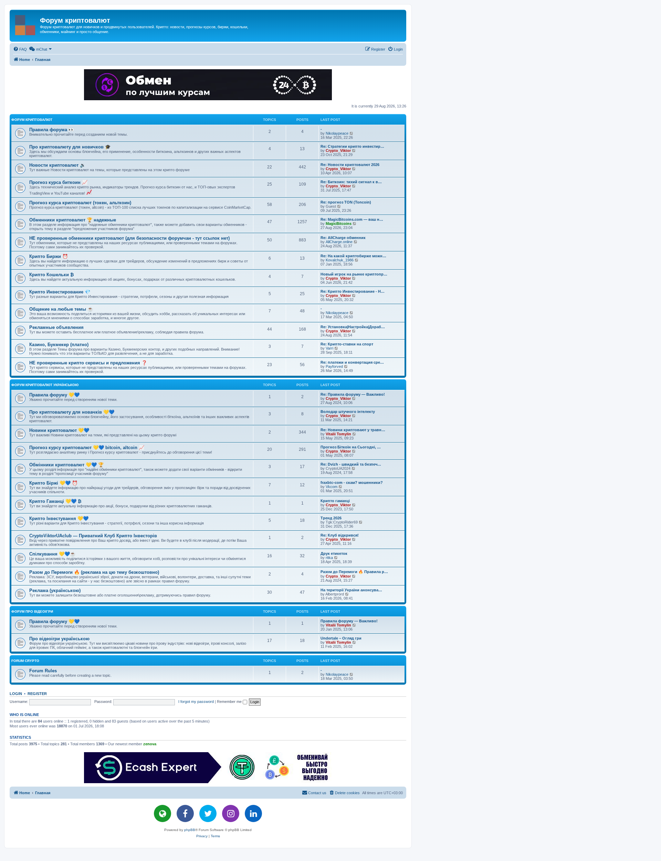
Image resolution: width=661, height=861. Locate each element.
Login (16, 694)
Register (37, 694)
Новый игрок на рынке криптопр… (354, 274)
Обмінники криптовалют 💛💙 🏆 (66, 464)
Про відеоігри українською (59, 638)
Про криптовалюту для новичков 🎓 (70, 146)
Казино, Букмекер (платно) (58, 344)
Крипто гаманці (335, 501)
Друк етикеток (334, 553)
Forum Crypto (25, 661)
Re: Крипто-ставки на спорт (347, 344)
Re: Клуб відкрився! (340, 535)
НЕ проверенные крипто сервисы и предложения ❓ (88, 362)
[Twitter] (208, 813)
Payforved (334, 366)
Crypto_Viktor (338, 150)
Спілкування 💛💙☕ (52, 554)
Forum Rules (43, 670)
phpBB (189, 830)
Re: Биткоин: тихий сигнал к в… (351, 182)
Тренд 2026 (331, 518)
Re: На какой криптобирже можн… (353, 256)
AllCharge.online (339, 242)
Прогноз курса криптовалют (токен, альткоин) (80, 202)
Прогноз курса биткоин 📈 (58, 182)
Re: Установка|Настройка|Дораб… (353, 327)
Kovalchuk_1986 (340, 260)
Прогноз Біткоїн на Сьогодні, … (351, 447)
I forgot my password (196, 701)
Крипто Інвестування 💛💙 (58, 518)
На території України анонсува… (351, 590)
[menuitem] (20, 49)
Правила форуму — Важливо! (349, 621)
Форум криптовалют (31, 120)
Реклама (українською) (55, 590)
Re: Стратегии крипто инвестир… (352, 146)
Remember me (230, 701)
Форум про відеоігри (32, 611)
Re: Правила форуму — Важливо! (353, 394)
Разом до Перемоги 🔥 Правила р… (354, 572)
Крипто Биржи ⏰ (48, 256)
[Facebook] (185, 813)
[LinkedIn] (253, 813)
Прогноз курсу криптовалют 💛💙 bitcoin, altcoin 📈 (86, 447)
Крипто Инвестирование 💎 (59, 291)
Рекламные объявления (56, 327)
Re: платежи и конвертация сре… (352, 362)
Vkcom (331, 487)
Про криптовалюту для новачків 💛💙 (71, 412)
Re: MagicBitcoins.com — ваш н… (352, 219)
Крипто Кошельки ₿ (51, 274)
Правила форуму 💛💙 (54, 394)
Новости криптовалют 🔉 (57, 165)
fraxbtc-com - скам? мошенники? (352, 482)
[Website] (162, 813)
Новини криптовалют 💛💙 (59, 430)
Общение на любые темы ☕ (61, 309)
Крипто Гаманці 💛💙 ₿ (55, 501)
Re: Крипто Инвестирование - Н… (353, 291)
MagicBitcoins (339, 223)
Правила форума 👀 (51, 129)
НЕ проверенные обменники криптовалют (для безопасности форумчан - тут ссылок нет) (129, 238)
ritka (329, 558)
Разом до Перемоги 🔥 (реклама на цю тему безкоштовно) (94, 572)
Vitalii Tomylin (338, 434)
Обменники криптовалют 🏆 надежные (72, 219)
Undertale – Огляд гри (341, 638)
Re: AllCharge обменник (343, 238)
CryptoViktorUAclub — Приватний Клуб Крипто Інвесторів (93, 535)
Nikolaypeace (337, 133)
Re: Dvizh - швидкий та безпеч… (351, 464)
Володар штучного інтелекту (348, 411)
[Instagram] (230, 813)
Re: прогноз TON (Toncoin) (346, 202)
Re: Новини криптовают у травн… (353, 430)
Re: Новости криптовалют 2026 (350, 165)
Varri (329, 348)
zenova (149, 744)
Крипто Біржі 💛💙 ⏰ (53, 483)
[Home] (25, 23)
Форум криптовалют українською (44, 385)
